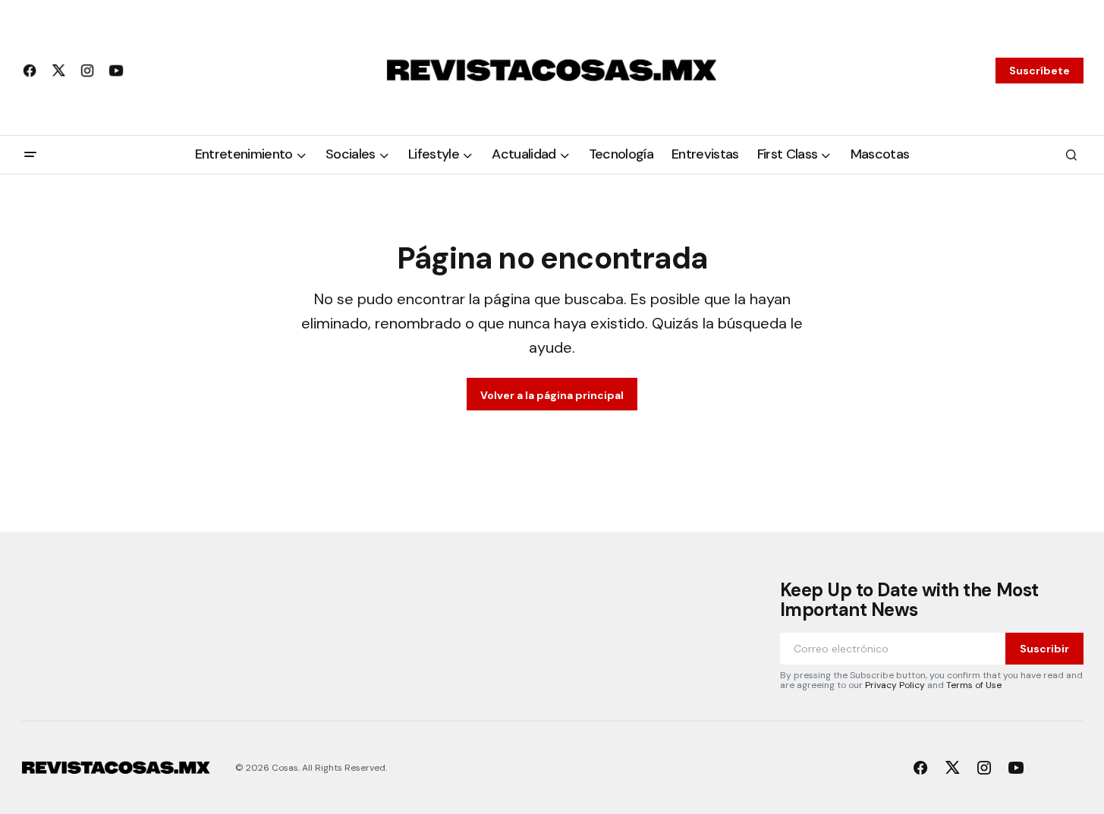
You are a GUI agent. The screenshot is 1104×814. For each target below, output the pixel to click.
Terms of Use (974, 685)
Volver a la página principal (552, 395)
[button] (30, 155)
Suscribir (1044, 648)
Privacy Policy (895, 685)
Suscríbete (1039, 70)
